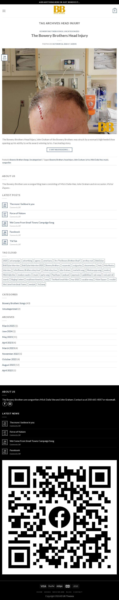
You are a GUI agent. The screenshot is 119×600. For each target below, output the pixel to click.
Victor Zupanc (101, 279)
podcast (66, 275)
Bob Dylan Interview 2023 (32, 265)
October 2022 (9, 359)
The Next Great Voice (60, 279)
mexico (107, 270)
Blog (68, 592)
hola (99, 265)
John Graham (79, 160)
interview (7, 270)
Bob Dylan (99, 261)
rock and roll (108, 275)
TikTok (13, 241)
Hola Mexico (109, 265)
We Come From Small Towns (14, 284)
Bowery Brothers (57, 160)
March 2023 (8, 348)
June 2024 (7, 331)
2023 (5, 261)
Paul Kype (56, 275)
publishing (86, 275)
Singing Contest (17, 279)
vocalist (112, 279)
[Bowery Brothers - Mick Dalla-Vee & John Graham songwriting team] (59, 10)
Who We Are (58, 592)
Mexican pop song (94, 270)
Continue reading (59, 150)
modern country (24, 275)
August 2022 (8, 364)
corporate (66, 265)
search (6, 279)
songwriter (6, 162)
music (105, 160)
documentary (89, 265)
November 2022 (10, 353)
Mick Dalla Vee (97, 160)
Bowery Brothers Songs (51, 31)
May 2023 (7, 337)
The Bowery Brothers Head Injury (59, 35)
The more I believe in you (22, 204)
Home (39, 592)
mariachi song (78, 270)
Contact (77, 592)
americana (47, 261)
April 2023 (7, 342)
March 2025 (8, 325)
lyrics (88, 160)
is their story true (50, 270)
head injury (68, 160)
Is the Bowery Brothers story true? (27, 270)
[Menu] (4, 10)
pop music (76, 275)
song (47, 279)
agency (38, 261)
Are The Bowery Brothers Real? (67, 261)
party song (45, 275)
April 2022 (7, 370)
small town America (34, 279)
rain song (97, 275)
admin (74, 44)
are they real (88, 261)
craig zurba (77, 265)
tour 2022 (75, 279)
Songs (47, 592)
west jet (32, 284)
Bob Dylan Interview (11, 265)
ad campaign (15, 261)
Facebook (15, 231)
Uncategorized (71, 31)
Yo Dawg (41, 284)
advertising (27, 261)
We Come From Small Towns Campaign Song (32, 222)
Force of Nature (18, 213)
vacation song (87, 279)
